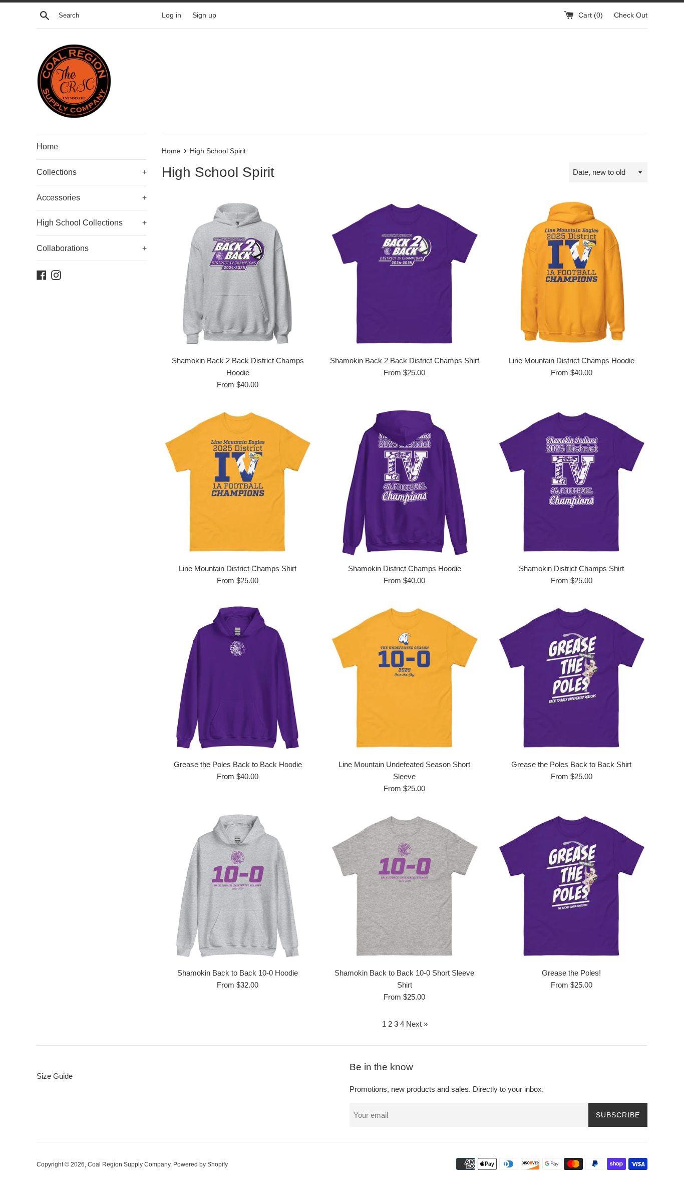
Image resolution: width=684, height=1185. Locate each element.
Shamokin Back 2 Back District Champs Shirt (404, 360)
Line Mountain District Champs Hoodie (571, 360)
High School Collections (92, 222)
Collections (92, 172)
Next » (417, 1024)
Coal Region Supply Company (129, 1164)
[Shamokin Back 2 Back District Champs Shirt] (404, 273)
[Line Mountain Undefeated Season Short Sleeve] (404, 678)
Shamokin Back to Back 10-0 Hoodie (237, 973)
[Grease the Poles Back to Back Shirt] (571, 678)
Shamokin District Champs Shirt (571, 568)
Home (47, 146)
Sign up (204, 15)
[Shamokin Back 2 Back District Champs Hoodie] (237, 273)
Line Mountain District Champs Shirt (237, 568)
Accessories (92, 197)
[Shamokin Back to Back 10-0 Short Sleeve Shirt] (404, 886)
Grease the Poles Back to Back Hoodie (238, 764)
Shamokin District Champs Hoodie (404, 568)
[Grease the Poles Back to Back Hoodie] (237, 678)
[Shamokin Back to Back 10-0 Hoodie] (237, 886)
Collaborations (92, 248)
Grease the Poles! (571, 973)
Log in (171, 15)
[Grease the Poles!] (571, 886)
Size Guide (55, 1076)
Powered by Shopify (200, 1164)
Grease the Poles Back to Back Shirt (571, 764)
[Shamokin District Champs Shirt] (571, 482)
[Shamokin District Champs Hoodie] (404, 482)
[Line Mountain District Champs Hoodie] (571, 273)
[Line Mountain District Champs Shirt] (237, 482)
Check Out (630, 15)
